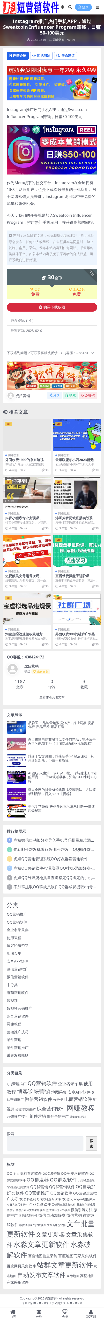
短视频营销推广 (19, 1008)
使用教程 (14, 937)
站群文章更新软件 (65, 1265)
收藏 (72, 395)
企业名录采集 (18, 929)
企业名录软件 (40, 1204)
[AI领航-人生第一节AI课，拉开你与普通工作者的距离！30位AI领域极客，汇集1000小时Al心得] (16, 777)
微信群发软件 (28, 1215)
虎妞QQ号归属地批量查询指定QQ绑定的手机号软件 (59, 877)
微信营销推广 (18, 969)
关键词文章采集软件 (64, 1204)
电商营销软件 (18, 992)
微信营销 (74, 1215)
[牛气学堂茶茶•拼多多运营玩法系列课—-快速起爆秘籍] (16, 810)
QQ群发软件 (63, 1179)
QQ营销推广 (17, 914)
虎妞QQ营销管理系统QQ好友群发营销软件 (51, 858)
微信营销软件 (18, 976)
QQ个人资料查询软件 (24, 1173)
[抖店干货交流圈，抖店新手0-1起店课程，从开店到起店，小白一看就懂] (16, 760)
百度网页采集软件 (21, 1266)
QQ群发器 (38, 1179)
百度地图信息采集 (42, 1255)
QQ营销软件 (17, 922)
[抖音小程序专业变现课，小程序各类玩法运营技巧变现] (27, 493)
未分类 (12, 984)
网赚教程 (59, 40)
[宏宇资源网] (52, 87)
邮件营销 (14, 1039)
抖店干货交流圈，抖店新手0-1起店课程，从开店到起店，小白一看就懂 (61, 758)
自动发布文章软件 (41, 1275)
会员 (37, 289)
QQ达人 (67, 1199)
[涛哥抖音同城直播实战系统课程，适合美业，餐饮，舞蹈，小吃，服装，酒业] (77, 493)
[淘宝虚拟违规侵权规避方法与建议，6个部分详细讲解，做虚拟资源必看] (27, 609)
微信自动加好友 (52, 1215)
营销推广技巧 (18, 1031)
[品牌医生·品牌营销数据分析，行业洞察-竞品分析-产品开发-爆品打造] (16, 727)
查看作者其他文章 (52, 697)
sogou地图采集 (85, 1199)
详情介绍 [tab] (19, 55)
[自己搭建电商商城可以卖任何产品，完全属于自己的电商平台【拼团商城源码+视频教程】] (16, 744)
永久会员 (79, 289)
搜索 (10, 1133)
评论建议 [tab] (68, 55)
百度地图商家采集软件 (77, 1255)
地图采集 (14, 953)
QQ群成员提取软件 (18, 1187)
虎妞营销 (22, 395)
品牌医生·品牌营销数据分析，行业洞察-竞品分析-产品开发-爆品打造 (61, 724)
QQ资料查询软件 (49, 1199)
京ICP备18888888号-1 (37, 1303)
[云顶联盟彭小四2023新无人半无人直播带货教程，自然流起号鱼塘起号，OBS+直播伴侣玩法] (77, 435)
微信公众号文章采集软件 (30, 1210)
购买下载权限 (54, 307)
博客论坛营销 (18, 945)
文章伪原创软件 (56, 1225)
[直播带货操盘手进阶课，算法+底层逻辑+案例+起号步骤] (77, 551)
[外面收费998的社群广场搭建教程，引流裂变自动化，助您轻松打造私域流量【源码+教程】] (77, 609)
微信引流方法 (82, 1209)
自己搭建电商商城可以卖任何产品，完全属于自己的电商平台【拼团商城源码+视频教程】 (62, 741)
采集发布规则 (18, 1055)
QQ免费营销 (51, 1173)
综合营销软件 (18, 1016)
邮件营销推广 (18, 1047)
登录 (85, 7)
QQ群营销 (39, 1186)
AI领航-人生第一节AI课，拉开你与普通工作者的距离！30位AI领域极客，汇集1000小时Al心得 (62, 777)
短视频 (12, 1000)
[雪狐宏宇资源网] (52, 375)
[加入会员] (52, 69)
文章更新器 (50, 1234)
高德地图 (73, 1276)
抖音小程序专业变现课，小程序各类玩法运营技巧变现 (25, 520)
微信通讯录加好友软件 (32, 1225)
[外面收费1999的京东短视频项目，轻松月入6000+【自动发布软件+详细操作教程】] (27, 435)
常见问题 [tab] (43, 55)
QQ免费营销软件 (75, 1173)
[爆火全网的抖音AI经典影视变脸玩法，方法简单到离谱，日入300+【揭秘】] (16, 794)
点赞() (90, 395)
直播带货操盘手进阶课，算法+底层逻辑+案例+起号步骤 (76, 577)
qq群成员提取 (86, 1180)
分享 (56, 395)
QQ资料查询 (27, 1199)
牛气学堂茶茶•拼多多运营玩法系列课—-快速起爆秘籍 (61, 808)
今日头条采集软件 (17, 1204)
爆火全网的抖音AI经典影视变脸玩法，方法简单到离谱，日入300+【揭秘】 (62, 791)
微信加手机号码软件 (58, 1210)
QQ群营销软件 (62, 1186)
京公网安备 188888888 (67, 1303)
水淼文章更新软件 (41, 1244)
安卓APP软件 (17, 961)
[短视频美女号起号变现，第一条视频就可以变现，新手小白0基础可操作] (27, 551)
